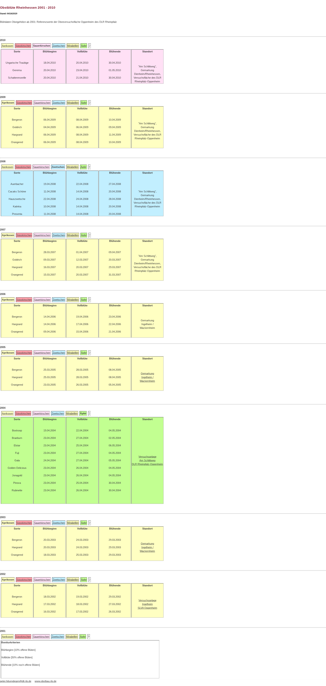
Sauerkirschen (42, 102)
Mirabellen (73, 45)
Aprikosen (7, 45)
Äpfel (84, 45)
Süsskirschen (23, 45)
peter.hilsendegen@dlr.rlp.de (15, 681)
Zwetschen (59, 45)
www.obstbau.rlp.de (45, 681)
